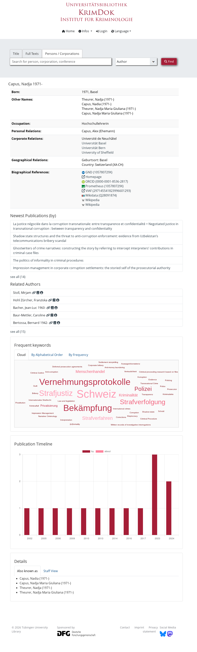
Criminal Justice (37, 373)
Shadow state (148, 412)
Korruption (142, 377)
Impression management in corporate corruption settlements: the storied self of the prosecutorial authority (91, 268)
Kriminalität (128, 395)
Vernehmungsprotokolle (84, 382)
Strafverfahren (97, 418)
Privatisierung (49, 405)
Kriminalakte (168, 394)
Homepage (93, 177)
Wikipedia (92, 200)
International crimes (121, 409)
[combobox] (61, 61)
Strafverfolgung (142, 402)
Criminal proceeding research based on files (158, 372)
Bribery (35, 393)
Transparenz (147, 394)
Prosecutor (172, 389)
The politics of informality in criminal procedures (48, 260)
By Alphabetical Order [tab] (47, 355)
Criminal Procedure (148, 419)
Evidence (153, 379)
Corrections (121, 417)
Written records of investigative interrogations (131, 425)
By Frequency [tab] (78, 355)
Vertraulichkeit (130, 371)
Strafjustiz (56, 393)
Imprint (139, 627)
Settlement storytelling (108, 362)
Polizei (143, 389)
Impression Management (43, 413)
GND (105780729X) (98, 172)
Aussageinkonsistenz (130, 364)
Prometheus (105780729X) (104, 186)
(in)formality (75, 424)
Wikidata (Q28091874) (101, 195)
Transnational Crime (149, 383)
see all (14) (17, 277)
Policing (168, 380)
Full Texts (32, 54)
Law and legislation (66, 401)
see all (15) (17, 331)
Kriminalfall (34, 406)
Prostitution (20, 403)
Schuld (161, 411)
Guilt (35, 386)
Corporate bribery (96, 365)
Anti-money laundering (115, 367)
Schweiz (96, 394)
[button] (85, 31)
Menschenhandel (90, 371)
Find (170, 61)
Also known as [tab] (27, 571)
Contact (125, 627)
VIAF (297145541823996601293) (108, 191)
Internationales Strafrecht (40, 400)
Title (16, 54)
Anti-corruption (51, 372)
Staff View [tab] (50, 571)
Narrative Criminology (47, 416)
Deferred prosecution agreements (67, 367)
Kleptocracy (132, 416)
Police (162, 386)
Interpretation (66, 420)
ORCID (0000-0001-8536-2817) (106, 181)
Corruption (134, 413)
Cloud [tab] (21, 355)
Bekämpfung (87, 408)
